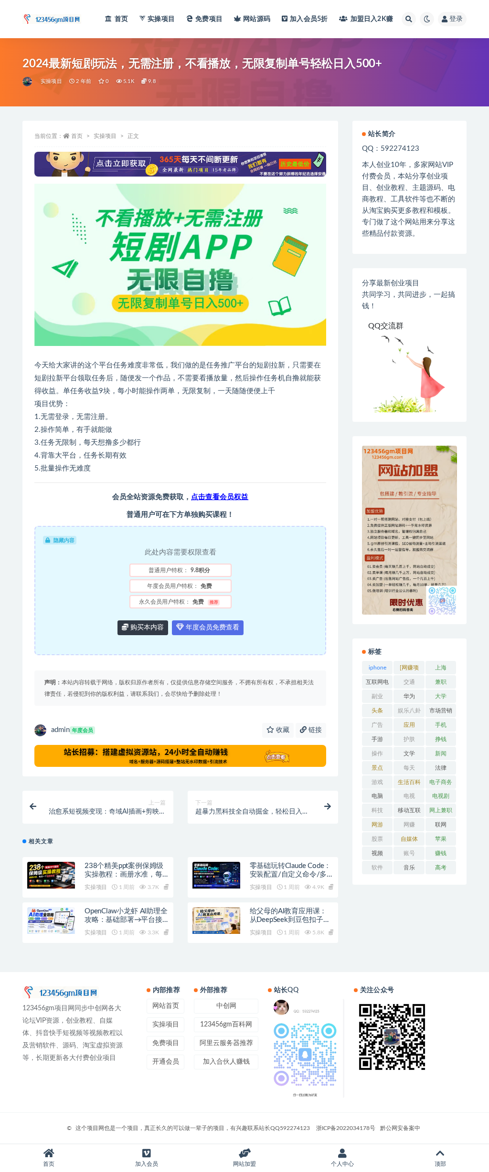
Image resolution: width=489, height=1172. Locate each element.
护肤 (409, 739)
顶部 (440, 1164)
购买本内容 (146, 627)
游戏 (377, 782)
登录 (456, 19)
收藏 (281, 730)
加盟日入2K (372, 19)
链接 (314, 730)
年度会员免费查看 (211, 627)
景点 (377, 768)
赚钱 (440, 853)
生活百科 (409, 782)
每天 (409, 768)
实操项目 (161, 19)
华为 (409, 696)
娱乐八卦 (409, 710)
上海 (440, 667)
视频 (377, 853)
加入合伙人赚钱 (226, 1061)
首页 (121, 19)
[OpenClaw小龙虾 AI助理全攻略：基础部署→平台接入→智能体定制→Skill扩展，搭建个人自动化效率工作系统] (51, 920)
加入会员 (309, 19)
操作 (377, 753)
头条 (377, 710)
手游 (377, 739)
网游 (377, 824)
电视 (409, 796)
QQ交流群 (386, 326)
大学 (440, 696)
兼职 (440, 682)
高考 (440, 867)
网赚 (409, 824)
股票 (377, 839)
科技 (377, 810)
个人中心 (342, 1164)
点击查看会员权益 (219, 497)
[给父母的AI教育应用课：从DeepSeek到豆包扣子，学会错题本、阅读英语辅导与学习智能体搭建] (216, 920)
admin (72, 729)
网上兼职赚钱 (440, 812)
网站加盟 (244, 1164)
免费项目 (209, 19)
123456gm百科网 (226, 1024)
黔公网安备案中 (400, 1128)
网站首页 (165, 1006)
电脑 (377, 796)
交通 (409, 682)
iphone (377, 667)
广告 (377, 725)
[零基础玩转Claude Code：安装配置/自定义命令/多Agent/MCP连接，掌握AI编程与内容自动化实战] (216, 875)
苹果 (440, 839)
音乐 (409, 867)
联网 (440, 824)
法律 (440, 768)
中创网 (226, 1006)
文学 (409, 753)
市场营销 (440, 710)
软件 (377, 867)
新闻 (440, 753)
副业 (377, 696)
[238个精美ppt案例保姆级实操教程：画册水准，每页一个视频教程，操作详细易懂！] (51, 875)
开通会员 (165, 1061)
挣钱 (440, 739)
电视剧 (440, 796)
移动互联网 (409, 812)
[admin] (27, 81)
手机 (440, 725)
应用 (409, 725)
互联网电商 (377, 684)
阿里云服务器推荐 (226, 1043)
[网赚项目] (409, 669)
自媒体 (409, 839)
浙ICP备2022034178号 (345, 1128)
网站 (256, 19)
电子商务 (440, 782)
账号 (409, 853)
